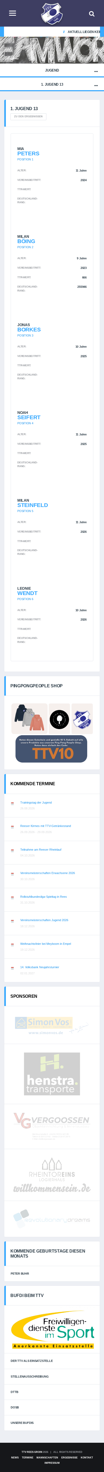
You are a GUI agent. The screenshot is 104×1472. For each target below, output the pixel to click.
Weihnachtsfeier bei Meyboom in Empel (45, 943)
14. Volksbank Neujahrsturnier (39, 967)
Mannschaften (47, 1457)
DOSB (15, 1407)
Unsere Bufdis (22, 1422)
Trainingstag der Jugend (36, 802)
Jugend (52, 70)
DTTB (14, 1392)
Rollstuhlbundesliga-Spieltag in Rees (43, 896)
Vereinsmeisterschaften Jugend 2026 (44, 920)
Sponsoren (23, 996)
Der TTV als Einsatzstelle (32, 1360)
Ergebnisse (69, 1457)
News (15, 1457)
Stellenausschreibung (30, 1376)
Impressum (52, 1463)
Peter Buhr (20, 1273)
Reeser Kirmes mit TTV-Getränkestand (45, 826)
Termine (27, 1457)
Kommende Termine (32, 783)
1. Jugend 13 (52, 84)
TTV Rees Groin (32, 1452)
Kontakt (87, 1457)
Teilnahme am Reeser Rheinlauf (40, 849)
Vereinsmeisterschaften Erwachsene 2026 (47, 873)
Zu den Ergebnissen (28, 116)
